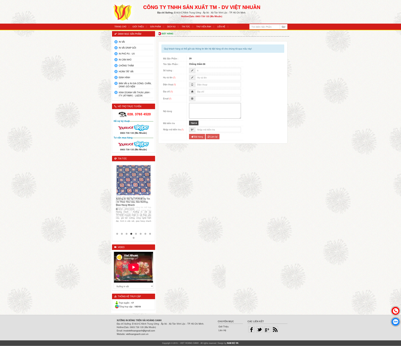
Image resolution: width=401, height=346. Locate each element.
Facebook (251, 329)
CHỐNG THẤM (126, 65)
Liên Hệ (221, 26)
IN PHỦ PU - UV (127, 53)
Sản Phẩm (155, 26)
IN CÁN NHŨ (125, 59)
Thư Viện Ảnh (203, 26)
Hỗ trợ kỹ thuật (122, 121)
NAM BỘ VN (232, 343)
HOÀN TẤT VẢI (126, 71)
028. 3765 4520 (139, 114)
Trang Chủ (120, 26)
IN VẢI (122, 41)
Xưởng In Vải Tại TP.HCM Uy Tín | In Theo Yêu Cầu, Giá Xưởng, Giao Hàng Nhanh (133, 201)
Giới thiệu (138, 26)
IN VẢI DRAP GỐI (127, 47)
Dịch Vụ (171, 26)
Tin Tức (186, 26)
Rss (275, 329)
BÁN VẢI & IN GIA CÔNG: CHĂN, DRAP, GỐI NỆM (135, 85)
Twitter (259, 329)
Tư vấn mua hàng (123, 137)
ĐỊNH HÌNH (124, 77)
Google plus (267, 329)
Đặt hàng (198, 136)
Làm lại (213, 136)
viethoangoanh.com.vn (137, 334)
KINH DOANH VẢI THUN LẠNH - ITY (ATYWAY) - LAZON (135, 94)
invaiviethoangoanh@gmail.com (139, 330)
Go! (283, 26)
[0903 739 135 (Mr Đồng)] (126, 143)
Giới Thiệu (224, 326)
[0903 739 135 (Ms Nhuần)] (126, 127)
